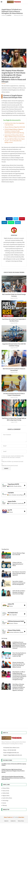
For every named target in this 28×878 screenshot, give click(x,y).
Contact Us (13, 821)
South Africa (17, 486)
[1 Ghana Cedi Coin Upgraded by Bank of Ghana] (6, 565)
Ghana (11, 606)
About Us (6, 821)
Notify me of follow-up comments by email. (12, 461)
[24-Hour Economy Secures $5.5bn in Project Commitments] (14, 383)
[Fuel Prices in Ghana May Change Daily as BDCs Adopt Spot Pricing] (14, 408)
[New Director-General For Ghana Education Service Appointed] (6, 574)
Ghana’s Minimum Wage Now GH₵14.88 (15, 127)
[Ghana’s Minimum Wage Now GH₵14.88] (6, 555)
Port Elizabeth (13, 503)
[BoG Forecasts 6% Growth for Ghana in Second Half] (14, 358)
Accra (10, 495)
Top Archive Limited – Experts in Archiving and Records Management (18, 583)
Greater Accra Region (17, 495)
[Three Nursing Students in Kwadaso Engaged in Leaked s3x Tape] (6, 655)
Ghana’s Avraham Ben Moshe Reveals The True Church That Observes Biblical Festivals (18, 665)
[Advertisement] (14, 32)
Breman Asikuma (14, 632)
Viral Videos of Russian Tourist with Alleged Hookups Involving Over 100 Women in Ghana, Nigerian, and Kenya (18, 687)
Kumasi (11, 623)
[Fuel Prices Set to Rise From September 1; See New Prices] (14, 308)
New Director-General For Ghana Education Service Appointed (19, 573)
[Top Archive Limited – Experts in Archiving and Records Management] (6, 584)
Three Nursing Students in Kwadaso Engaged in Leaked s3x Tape (19, 654)
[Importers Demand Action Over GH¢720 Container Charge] (14, 333)
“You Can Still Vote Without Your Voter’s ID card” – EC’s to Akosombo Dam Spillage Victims (15, 140)
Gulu (10, 614)
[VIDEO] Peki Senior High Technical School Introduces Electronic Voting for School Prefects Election (13, 771)
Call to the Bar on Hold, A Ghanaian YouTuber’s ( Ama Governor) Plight (18, 592)
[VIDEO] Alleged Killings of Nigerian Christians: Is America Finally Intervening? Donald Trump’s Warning (14, 131)
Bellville (11, 486)
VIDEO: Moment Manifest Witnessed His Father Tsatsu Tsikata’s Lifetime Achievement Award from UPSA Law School (13, 778)
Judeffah (9, 15)
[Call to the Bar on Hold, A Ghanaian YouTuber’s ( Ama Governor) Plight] (6, 593)
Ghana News (21, 817)
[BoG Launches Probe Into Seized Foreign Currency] (14, 284)
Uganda (14, 614)
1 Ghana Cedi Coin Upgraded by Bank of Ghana (17, 564)
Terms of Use (21, 821)
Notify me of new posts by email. (10, 465)
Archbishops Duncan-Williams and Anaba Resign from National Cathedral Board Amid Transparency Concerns (19, 645)
